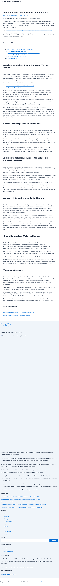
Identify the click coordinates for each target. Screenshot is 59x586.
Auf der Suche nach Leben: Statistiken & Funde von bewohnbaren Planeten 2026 (22, 507)
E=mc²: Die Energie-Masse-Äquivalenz (17, 51)
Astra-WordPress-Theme (37, 582)
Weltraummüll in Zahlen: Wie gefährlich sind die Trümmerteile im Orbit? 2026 (20, 499)
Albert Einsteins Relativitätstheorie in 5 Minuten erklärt (20, 86)
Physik (6, 526)
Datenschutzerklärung (7, 551)
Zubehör (6, 534)
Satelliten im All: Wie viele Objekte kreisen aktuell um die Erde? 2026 (18, 502)
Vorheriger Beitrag (5, 324)
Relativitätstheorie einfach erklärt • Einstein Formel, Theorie (18, 312)
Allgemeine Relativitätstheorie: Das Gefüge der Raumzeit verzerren (23, 53)
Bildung (6, 519)
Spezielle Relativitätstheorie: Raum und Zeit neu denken (20, 49)
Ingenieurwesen (8, 521)
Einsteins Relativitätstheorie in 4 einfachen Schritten (16, 315)
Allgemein (6, 516)
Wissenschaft (7, 531)
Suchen (3, 537)
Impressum (4, 548)
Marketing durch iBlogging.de (8, 574)
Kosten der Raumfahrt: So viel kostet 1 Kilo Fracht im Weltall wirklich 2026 (20, 496)
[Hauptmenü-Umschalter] (5, 4)
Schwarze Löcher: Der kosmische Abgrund (18, 54)
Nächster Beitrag (5, 326)
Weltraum (6, 529)
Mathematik (7, 524)
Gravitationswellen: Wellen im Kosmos (17, 56)
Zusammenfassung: (12, 58)
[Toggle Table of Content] (4, 46)
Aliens (5, 514)
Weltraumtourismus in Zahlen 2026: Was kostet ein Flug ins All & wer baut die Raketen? (23, 504)
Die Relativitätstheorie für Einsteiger (15, 88)
